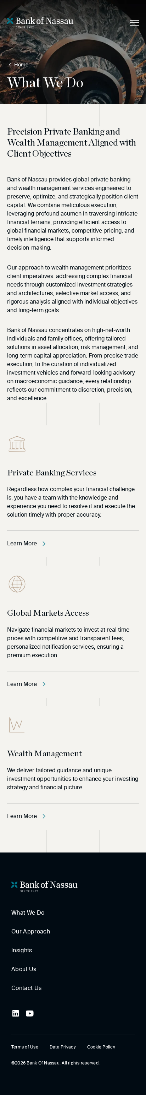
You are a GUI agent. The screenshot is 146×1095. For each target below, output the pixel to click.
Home (21, 65)
